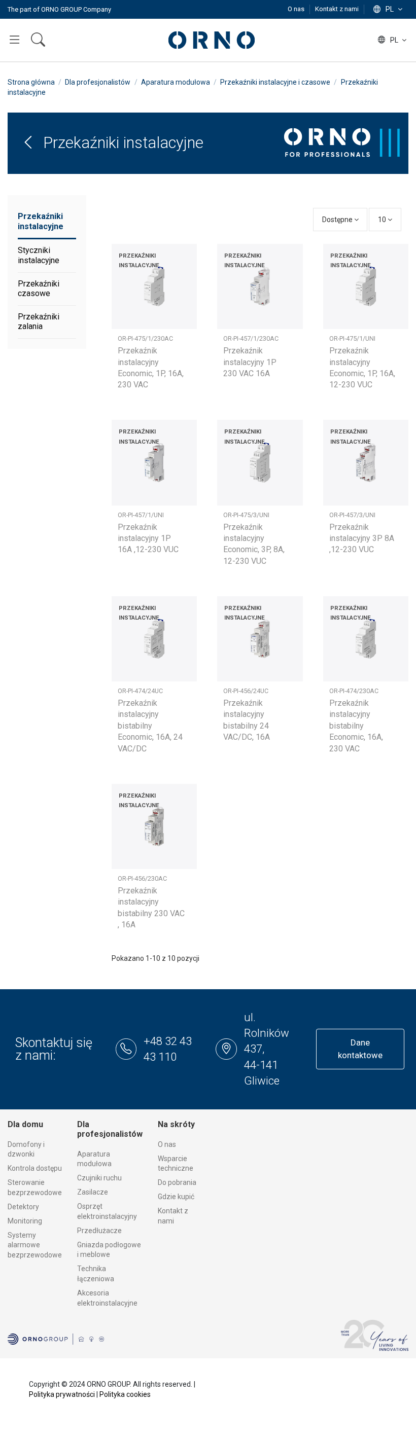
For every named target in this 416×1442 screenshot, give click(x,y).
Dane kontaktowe (360, 1048)
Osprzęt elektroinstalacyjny (107, 1211)
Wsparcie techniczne (175, 1164)
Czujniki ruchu (99, 1178)
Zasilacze (92, 1192)
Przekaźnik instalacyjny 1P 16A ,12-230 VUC (148, 538)
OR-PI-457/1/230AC (251, 338)
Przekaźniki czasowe (38, 289)
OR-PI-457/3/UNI (352, 515)
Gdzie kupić (176, 1197)
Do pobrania (177, 1182)
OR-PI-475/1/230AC (145, 338)
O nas (297, 9)
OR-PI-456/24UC (245, 691)
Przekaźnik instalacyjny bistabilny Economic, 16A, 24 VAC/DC (150, 725)
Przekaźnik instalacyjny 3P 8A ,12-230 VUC (361, 538)
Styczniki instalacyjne (38, 255)
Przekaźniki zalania (38, 322)
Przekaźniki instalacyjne (40, 221)
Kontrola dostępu (35, 1168)
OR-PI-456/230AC (142, 878)
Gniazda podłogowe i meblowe (109, 1250)
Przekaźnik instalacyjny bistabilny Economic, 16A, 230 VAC (356, 725)
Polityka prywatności (62, 1394)
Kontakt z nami (337, 9)
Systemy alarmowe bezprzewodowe (35, 1245)
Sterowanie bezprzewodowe (35, 1187)
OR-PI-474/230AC (353, 691)
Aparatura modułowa (94, 1159)
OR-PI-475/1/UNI (352, 338)
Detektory (23, 1207)
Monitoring (25, 1221)
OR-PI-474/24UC (140, 691)
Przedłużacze (99, 1231)
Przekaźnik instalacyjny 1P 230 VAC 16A (249, 362)
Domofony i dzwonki (26, 1149)
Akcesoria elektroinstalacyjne (107, 1298)
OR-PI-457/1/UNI (141, 515)
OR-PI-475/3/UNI (246, 515)
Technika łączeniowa (95, 1274)
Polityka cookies (125, 1394)
